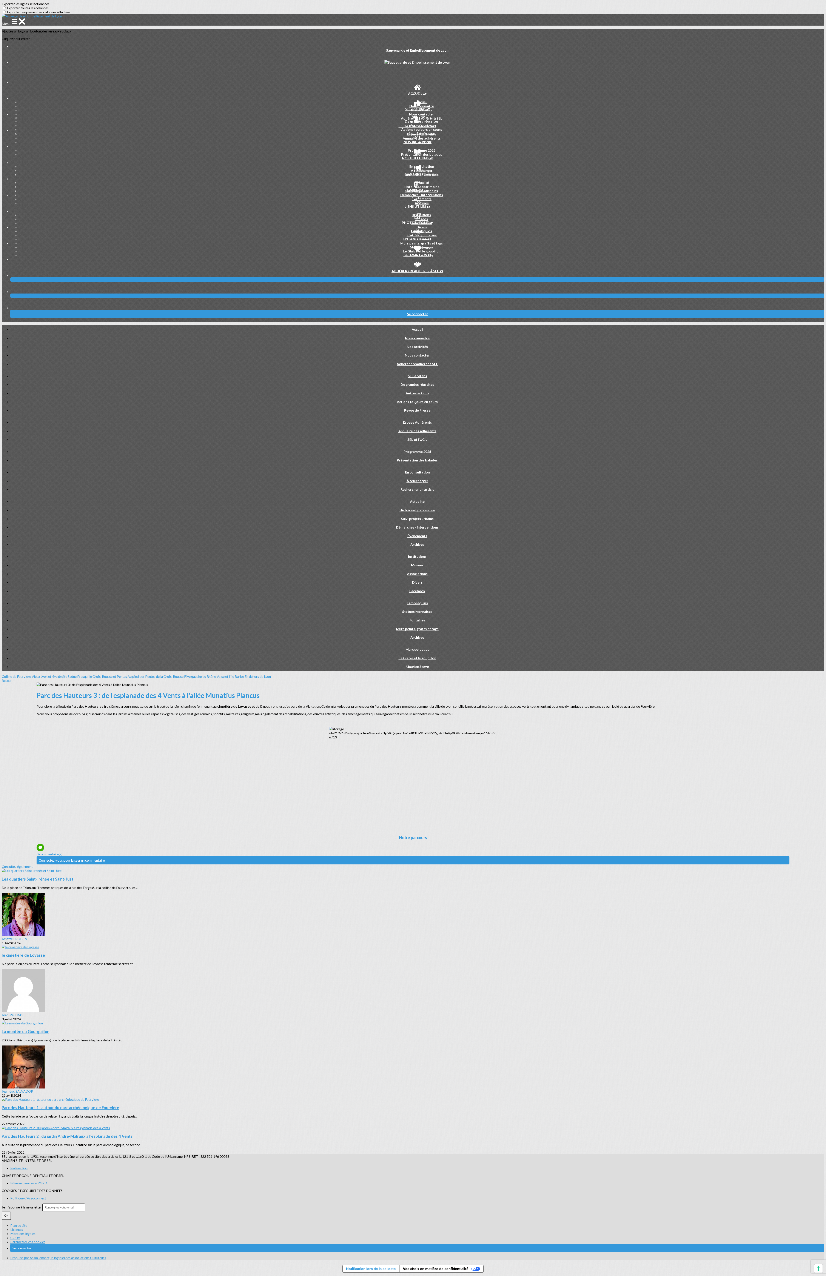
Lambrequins (421, 231)
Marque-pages (421, 247)
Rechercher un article (417, 489)
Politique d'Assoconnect (28, 1198)
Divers (421, 227)
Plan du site (18, 1225)
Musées (421, 219)
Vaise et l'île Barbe (231, 676)
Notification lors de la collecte (371, 1269)
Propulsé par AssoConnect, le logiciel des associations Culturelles (58, 1258)
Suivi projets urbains (417, 519)
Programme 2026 (421, 150)
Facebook (417, 591)
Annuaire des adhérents (422, 138)
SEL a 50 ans (421, 117)
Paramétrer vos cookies (27, 1242)
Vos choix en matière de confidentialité (435, 1269)
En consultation (421, 166)
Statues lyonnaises (422, 235)
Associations (417, 574)
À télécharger (422, 170)
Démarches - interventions (421, 195)
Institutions (421, 215)
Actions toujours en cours (421, 129)
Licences (16, 1229)
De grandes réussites (422, 121)
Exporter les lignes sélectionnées (25, 4)
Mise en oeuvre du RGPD (28, 1183)
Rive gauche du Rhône (200, 676)
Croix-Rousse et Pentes (110, 676)
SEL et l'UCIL (417, 439)
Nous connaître (421, 106)
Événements (421, 199)
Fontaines (417, 620)
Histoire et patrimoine (421, 186)
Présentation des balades (421, 154)
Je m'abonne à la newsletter (22, 1207)
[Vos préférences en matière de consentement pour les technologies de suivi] (818, 1268)
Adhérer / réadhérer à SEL (417, 364)
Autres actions (417, 393)
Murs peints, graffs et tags (421, 243)
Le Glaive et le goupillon (422, 251)
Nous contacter (421, 114)
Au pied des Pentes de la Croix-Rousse (156, 676)
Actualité (421, 182)
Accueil (421, 102)
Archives (422, 203)
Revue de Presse (417, 410)
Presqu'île (84, 676)
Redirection (19, 1168)
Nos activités (417, 346)
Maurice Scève (417, 666)
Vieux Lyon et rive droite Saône (54, 676)
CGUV (15, 1238)
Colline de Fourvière (17, 676)
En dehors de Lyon (258, 676)
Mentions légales (22, 1233)
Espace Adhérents (421, 134)
